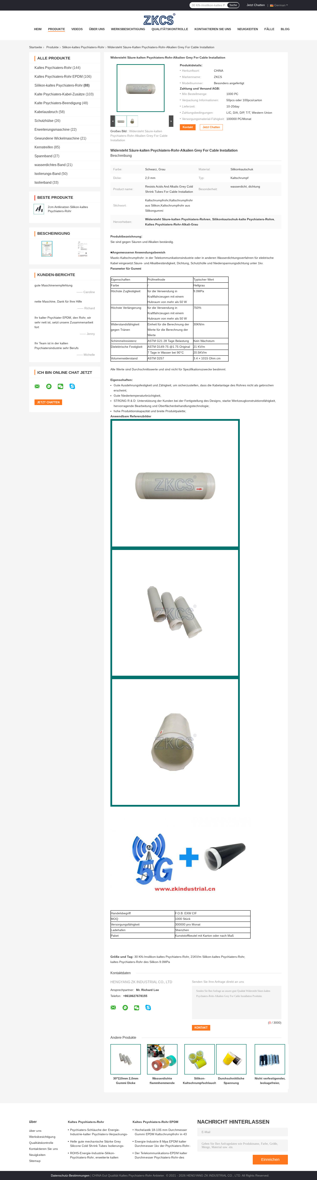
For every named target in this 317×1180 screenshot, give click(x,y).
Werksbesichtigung (128, 29)
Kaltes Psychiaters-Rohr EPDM (59, 76)
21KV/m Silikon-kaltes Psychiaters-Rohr (217, 956)
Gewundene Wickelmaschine (57, 138)
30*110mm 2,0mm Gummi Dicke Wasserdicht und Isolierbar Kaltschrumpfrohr (126, 1081)
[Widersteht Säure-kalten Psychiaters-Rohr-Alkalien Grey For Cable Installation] (140, 89)
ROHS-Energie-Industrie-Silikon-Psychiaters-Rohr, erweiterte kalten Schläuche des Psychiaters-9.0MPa (94, 1155)
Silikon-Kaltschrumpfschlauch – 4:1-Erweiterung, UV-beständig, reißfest (199, 1081)
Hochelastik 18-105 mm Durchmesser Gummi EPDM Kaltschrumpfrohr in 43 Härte (161, 1132)
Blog (285, 29)
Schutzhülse (44, 121)
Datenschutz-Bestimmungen (70, 1175)
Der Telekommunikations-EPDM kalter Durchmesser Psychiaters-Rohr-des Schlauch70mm (161, 1155)
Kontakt (188, 127)
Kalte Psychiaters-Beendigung (58, 103)
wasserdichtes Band (50, 165)
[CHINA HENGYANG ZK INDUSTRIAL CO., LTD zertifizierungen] (47, 249)
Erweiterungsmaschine (52, 129)
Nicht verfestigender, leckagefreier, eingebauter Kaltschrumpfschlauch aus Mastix (270, 1081)
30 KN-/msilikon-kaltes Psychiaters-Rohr (161, 956)
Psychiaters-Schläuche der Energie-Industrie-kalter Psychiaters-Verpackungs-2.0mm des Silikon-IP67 (99, 1132)
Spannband (43, 156)
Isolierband (43, 182)
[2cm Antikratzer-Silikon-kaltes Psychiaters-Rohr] (39, 209)
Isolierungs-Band (48, 173)
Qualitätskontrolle (170, 29)
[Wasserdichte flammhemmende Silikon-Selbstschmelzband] (162, 1059)
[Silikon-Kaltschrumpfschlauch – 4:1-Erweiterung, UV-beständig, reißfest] (199, 1059)
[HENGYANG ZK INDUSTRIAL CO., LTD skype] (74, 386)
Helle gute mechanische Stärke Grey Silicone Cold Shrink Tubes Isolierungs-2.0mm (97, 1144)
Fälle (269, 29)
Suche (233, 5)
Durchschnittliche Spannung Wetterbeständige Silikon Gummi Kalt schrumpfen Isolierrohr (231, 1081)
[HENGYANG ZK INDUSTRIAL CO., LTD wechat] (63, 386)
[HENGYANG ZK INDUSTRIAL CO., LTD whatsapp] (51, 386)
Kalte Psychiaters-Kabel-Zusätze (60, 94)
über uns (97, 29)
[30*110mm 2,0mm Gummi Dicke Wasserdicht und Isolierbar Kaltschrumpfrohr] (125, 1059)
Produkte (56, 29)
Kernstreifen (44, 147)
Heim (38, 29)
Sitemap (35, 1161)
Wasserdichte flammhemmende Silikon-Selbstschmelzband (162, 1081)
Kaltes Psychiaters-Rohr (53, 68)
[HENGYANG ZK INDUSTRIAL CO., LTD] (158, 19)
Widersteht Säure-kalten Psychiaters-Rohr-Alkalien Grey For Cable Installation (139, 135)
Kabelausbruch (46, 112)
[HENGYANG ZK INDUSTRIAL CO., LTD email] (40, 386)
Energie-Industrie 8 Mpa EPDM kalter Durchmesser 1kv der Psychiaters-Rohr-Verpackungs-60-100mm (162, 1144)
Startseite (35, 47)
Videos (77, 29)
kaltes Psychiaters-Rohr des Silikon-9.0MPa (140, 962)
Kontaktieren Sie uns (213, 29)
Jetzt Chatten (256, 5)
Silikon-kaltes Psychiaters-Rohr (83, 47)
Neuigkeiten (247, 29)
